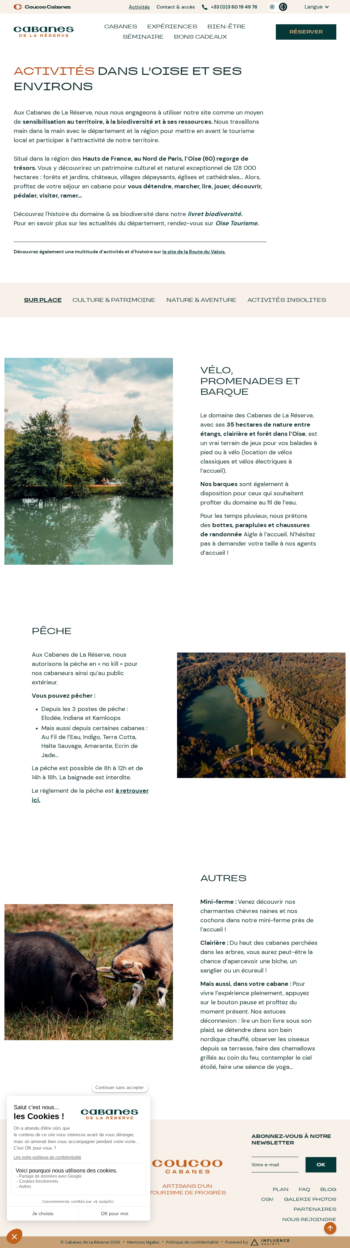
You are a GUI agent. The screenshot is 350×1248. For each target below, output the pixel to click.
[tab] (42, 300)
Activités (139, 7)
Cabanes (120, 26)
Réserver (306, 31)
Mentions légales (143, 1242)
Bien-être (226, 26)
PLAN (280, 1189)
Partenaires (315, 1209)
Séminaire (143, 36)
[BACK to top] (330, 1228)
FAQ (304, 1189)
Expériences (172, 26)
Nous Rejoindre (309, 1219)
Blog (328, 1189)
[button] (317, 7)
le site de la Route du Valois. (194, 252)
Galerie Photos (310, 1199)
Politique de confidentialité (192, 1242)
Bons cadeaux (200, 36)
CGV (267, 1199)
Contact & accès (176, 7)
